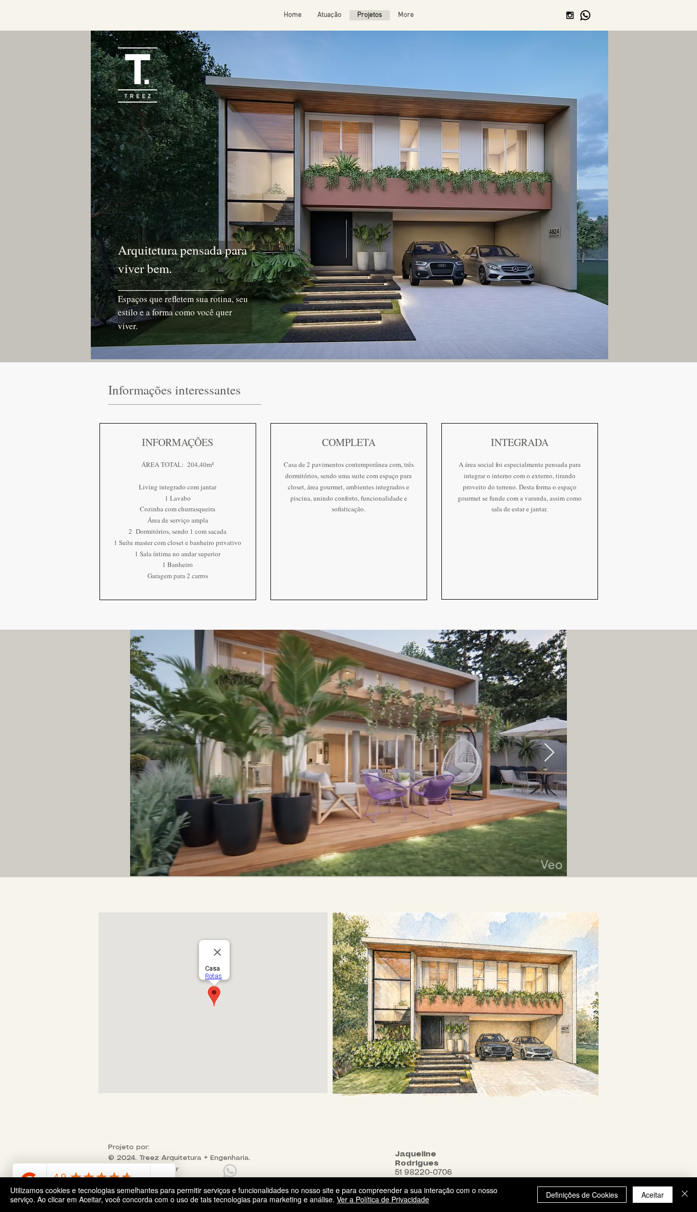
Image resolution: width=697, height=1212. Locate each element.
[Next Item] (549, 753)
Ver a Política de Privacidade (383, 1199)
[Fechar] (685, 1194)
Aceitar (652, 1195)
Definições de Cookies (582, 1195)
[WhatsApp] (585, 15)
